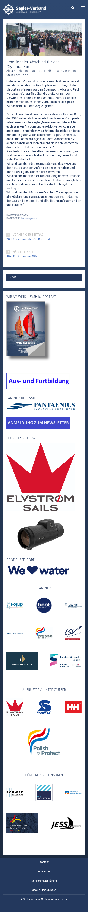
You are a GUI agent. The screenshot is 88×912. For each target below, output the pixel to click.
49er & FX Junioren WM (21, 256)
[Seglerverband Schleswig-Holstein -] (24, 13)
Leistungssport (29, 218)
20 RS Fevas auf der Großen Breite (28, 239)
